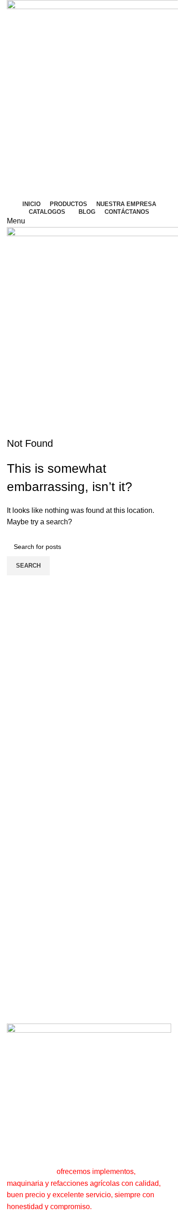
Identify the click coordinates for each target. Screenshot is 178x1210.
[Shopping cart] (9, 430)
